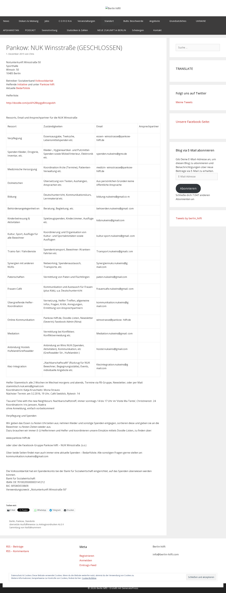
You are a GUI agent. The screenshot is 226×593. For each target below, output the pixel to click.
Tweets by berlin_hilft (189, 218)
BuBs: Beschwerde (133, 20)
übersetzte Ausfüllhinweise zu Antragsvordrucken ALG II (36, 524)
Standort (109, 20)
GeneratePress (130, 588)
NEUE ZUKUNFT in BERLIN (111, 30)
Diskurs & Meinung (28, 20)
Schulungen (138, 30)
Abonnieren (188, 188)
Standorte (30, 521)
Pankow (20, 521)
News (6, 20)
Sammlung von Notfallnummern (25, 527)
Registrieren (86, 555)
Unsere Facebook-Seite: (193, 122)
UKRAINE (201, 20)
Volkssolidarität (44, 80)
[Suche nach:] (198, 47)
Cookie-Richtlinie (89, 578)
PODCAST (30, 30)
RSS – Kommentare (17, 551)
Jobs (47, 20)
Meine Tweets (184, 102)
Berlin (12, 521)
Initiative (22, 84)
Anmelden (85, 560)
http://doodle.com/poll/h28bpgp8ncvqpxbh (31, 103)
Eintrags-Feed (87, 565)
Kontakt (157, 30)
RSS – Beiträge (14, 546)
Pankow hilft (47, 84)
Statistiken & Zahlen (77, 30)
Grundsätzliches (177, 20)
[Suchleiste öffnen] (221, 30)
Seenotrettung (49, 30)
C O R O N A (65, 20)
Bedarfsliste (23, 88)
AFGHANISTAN (11, 30)
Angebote (154, 20)
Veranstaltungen (86, 20)
